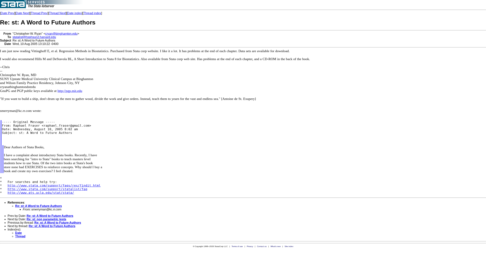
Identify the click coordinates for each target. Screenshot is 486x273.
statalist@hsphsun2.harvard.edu (34, 37)
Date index (74, 13)
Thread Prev (39, 13)
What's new (276, 246)
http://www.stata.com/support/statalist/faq (47, 189)
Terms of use (237, 246)
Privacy (250, 246)
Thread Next (57, 13)
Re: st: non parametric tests (46, 219)
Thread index (92, 13)
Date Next (22, 13)
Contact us (262, 246)
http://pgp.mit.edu (70, 91)
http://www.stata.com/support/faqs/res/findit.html (54, 185)
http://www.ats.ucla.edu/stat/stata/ (41, 193)
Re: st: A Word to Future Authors (38, 206)
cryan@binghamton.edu (61, 33)
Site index (289, 246)
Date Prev (7, 13)
